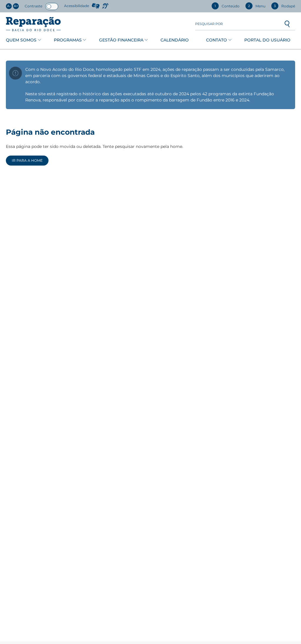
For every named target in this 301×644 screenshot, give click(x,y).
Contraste (33, 6)
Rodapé (284, 6)
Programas (68, 40)
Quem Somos (21, 40)
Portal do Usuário (267, 40)
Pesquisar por (209, 24)
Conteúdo (227, 6)
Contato (216, 40)
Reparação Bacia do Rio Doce (33, 24)
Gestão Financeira (121, 40)
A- (9, 6)
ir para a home (27, 160)
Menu (256, 6)
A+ (16, 6)
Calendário (174, 40)
